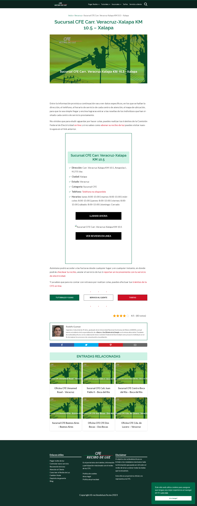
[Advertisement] (103, 92)
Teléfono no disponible (94, 191)
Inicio (70, 15)
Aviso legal (87, 476)
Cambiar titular (55, 475)
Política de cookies (90, 474)
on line (77, 125)
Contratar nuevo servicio (59, 464)
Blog (51, 481)
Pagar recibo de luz (57, 461)
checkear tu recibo (66, 272)
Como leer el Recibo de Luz (60, 472)
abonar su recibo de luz (113, 125)
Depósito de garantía (58, 478)
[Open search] (145, 4)
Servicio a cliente (136, 4)
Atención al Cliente (57, 469)
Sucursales (116, 4)
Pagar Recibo (93, 4)
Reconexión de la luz (57, 467)
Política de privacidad (91, 479)
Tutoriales (105, 4)
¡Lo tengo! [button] (173, 498)
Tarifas (125, 4)
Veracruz (78, 15)
